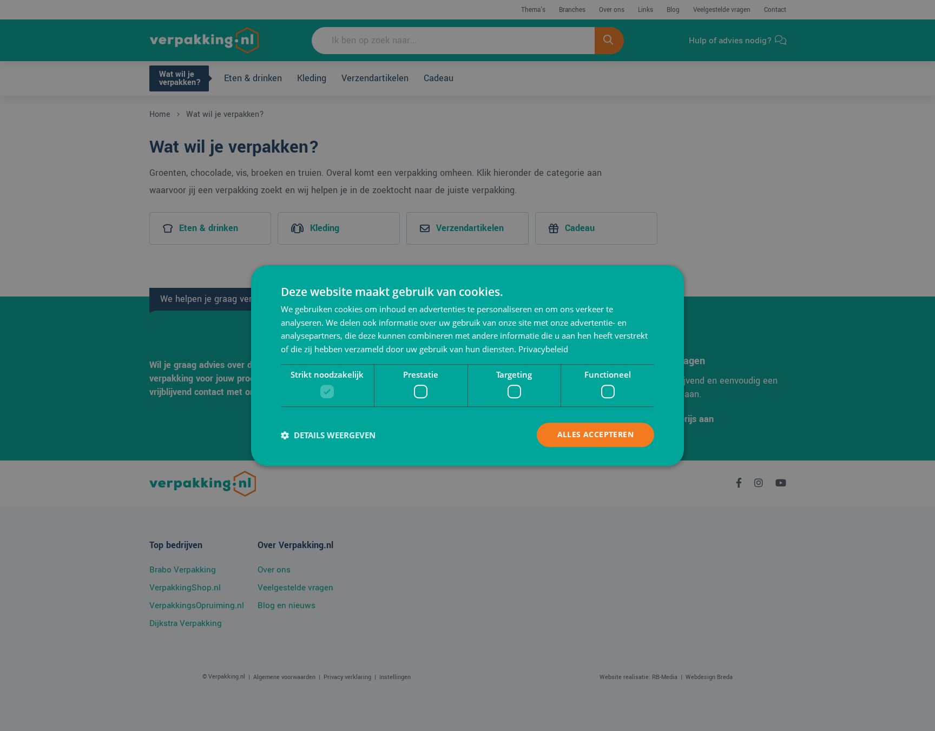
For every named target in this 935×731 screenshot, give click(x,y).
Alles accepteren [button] (595, 435)
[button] (328, 435)
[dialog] (467, 365)
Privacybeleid (543, 349)
